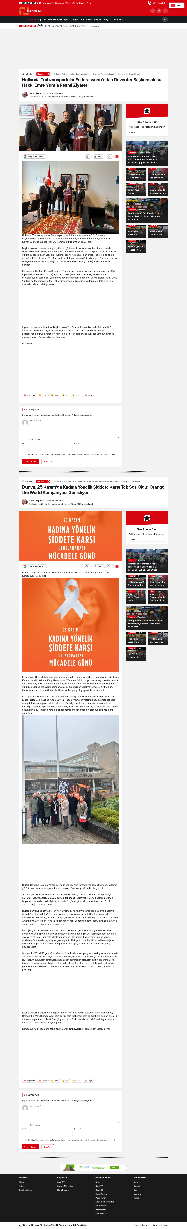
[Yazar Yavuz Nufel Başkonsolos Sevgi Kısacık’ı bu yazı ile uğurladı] (136, 189)
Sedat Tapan (35, 93)
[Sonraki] (41, 25)
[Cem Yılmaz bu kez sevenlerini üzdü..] (158, 174)
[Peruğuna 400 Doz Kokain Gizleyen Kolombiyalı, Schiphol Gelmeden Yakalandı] (147, 210)
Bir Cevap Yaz (31, 409)
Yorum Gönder (30, 461)
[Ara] (152, 10)
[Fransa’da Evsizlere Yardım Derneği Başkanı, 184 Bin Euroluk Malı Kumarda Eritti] (136, 231)
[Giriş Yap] (165, 10)
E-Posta (77, 443)
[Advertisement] (93, 49)
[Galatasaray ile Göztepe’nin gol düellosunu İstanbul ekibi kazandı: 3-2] (158, 189)
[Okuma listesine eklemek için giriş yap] (117, 156)
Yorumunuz (35, 421)
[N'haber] (30, 10)
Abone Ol (133, 132)
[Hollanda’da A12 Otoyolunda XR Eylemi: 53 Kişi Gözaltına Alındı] (136, 174)
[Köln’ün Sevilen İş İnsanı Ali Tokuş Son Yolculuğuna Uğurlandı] (136, 246)
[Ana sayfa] (21, 19)
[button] (159, 10)
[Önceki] (38, 25)
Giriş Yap (48, 461)
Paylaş (165, 1225)
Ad (24, 443)
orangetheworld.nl (73, 1029)
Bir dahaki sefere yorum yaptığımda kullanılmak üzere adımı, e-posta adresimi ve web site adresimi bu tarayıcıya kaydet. (70, 454)
